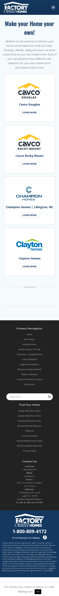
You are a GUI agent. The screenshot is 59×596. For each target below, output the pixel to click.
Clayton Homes (29, 258)
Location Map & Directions (29, 499)
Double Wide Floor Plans (29, 415)
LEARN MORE (29, 112)
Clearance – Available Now (29, 354)
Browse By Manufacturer (29, 425)
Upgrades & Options (29, 364)
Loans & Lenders (30, 435)
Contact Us (29, 476)
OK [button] (38, 591)
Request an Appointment (29, 369)
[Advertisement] (29, 297)
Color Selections (29, 359)
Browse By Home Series (29, 420)
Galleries (29, 430)
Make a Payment (30, 374)
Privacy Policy (29, 450)
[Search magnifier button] (49, 397)
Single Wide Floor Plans (29, 410)
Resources (29, 384)
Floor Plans (29, 339)
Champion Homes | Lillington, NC (29, 207)
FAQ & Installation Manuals (29, 445)
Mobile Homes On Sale (29, 349)
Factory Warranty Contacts (29, 379)
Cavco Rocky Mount (30, 156)
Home (29, 334)
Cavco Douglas (29, 104)
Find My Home (29, 344)
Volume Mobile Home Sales (30, 440)
